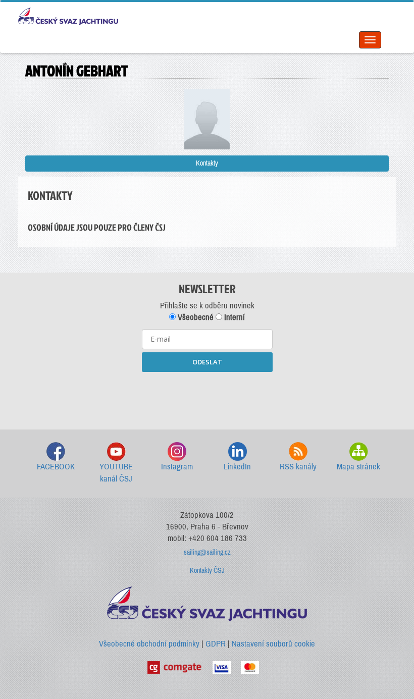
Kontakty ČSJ (207, 570)
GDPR (215, 643)
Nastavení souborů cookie (273, 643)
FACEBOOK (56, 466)
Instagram (177, 466)
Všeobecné (195, 317)
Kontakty (207, 163)
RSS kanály (298, 466)
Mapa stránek (358, 466)
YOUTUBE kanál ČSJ (116, 472)
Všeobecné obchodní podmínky (149, 643)
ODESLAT (207, 361)
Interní (233, 317)
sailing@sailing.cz (207, 552)
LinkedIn (237, 466)
